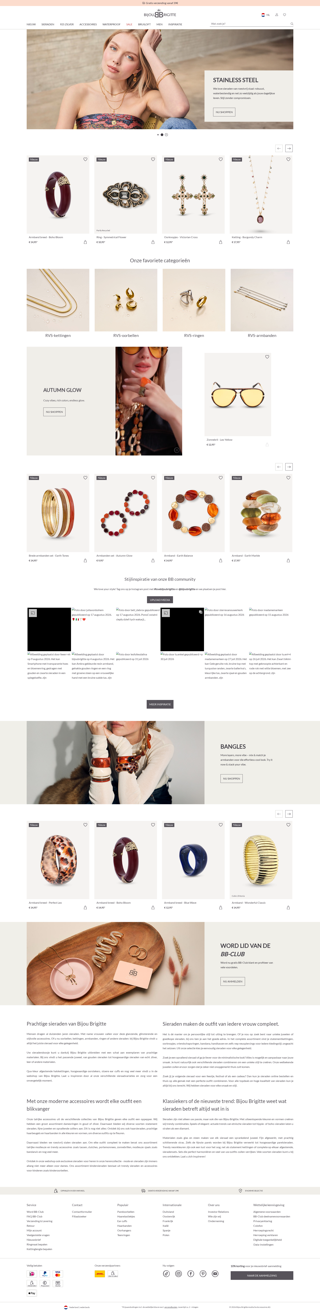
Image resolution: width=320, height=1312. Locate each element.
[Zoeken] (292, 24)
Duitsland (168, 1211)
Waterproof (111, 24)
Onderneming (216, 1221)
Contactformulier (82, 1211)
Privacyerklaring (262, 1221)
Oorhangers (124, 1230)
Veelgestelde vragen (38, 1235)
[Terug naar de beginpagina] (160, 13)
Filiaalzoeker (79, 1216)
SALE (129, 24)
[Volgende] (289, 148)
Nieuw (31, 24)
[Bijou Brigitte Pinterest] (203, 1273)
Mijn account (34, 1230)
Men (159, 24)
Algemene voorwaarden (267, 1211)
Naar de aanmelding (262, 1275)
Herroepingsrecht (263, 1230)
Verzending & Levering (39, 1221)
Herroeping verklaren (265, 1235)
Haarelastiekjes (126, 1216)
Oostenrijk (169, 1216)
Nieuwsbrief (34, 1239)
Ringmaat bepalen (37, 1244)
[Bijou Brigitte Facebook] (190, 1273)
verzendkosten (170, 1307)
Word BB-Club (35, 1211)
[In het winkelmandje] (85, 242)
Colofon (258, 1225)
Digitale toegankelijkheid (267, 1239)
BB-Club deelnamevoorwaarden (271, 1216)
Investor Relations (218, 1211)
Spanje (166, 1230)
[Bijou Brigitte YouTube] (215, 1273)
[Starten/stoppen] (282, 117)
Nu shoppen (45, 116)
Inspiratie (175, 24)
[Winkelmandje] (292, 15)
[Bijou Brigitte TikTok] (166, 1273)
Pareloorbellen (125, 1211)
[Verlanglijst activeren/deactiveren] (85, 159)
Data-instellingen (264, 1244)
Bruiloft (144, 24)
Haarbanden (124, 1225)
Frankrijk (168, 1221)
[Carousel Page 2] (162, 134)
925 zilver (67, 24)
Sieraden (48, 24)
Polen (166, 1235)
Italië (165, 1225)
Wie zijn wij (214, 1216)
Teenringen (123, 1235)
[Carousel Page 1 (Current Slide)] (158, 134)
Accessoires (88, 24)
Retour (31, 1225)
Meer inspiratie (160, 704)
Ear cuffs (122, 1221)
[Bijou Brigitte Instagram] (178, 1273)
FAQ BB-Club (34, 1216)
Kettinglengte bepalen (39, 1249)
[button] (276, 15)
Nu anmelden (232, 981)
